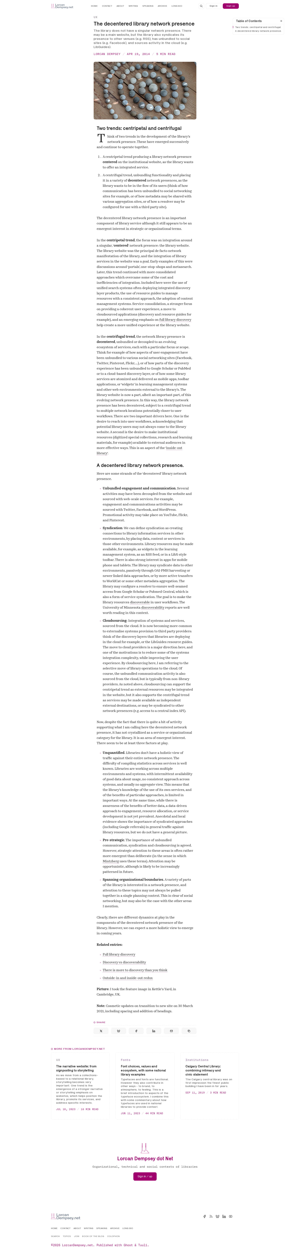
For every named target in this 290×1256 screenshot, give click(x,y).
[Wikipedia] (237, 1216)
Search (55, 1236)
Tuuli (142, 1245)
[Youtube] (230, 1216)
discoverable (140, 602)
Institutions (196, 1059)
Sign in (214, 6)
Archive (162, 6)
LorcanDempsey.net (77, 1245)
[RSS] (211, 1216)
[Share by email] (171, 1031)
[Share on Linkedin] (154, 1031)
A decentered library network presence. (258, 31)
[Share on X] (101, 1031)
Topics (67, 1236)
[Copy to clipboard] (189, 1031)
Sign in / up (145, 1176)
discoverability (152, 608)
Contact (107, 6)
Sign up (230, 6)
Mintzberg (111, 861)
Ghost (128, 1245)
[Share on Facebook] (136, 1031)
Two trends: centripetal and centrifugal (258, 27)
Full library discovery (119, 954)
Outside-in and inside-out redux (128, 978)
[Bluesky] (217, 1216)
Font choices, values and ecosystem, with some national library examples (143, 1070)
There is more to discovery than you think (135, 970)
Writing (133, 6)
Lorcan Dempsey (107, 54)
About (120, 6)
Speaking (147, 6)
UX (95, 17)
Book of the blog (93, 1236)
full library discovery (175, 320)
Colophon (113, 1236)
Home (94, 6)
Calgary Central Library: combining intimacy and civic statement (203, 1070)
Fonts (125, 1059)
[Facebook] (204, 1216)
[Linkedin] (224, 1216)
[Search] (201, 6)
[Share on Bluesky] (118, 1031)
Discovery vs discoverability (124, 962)
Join (76, 1236)
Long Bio (177, 6)
